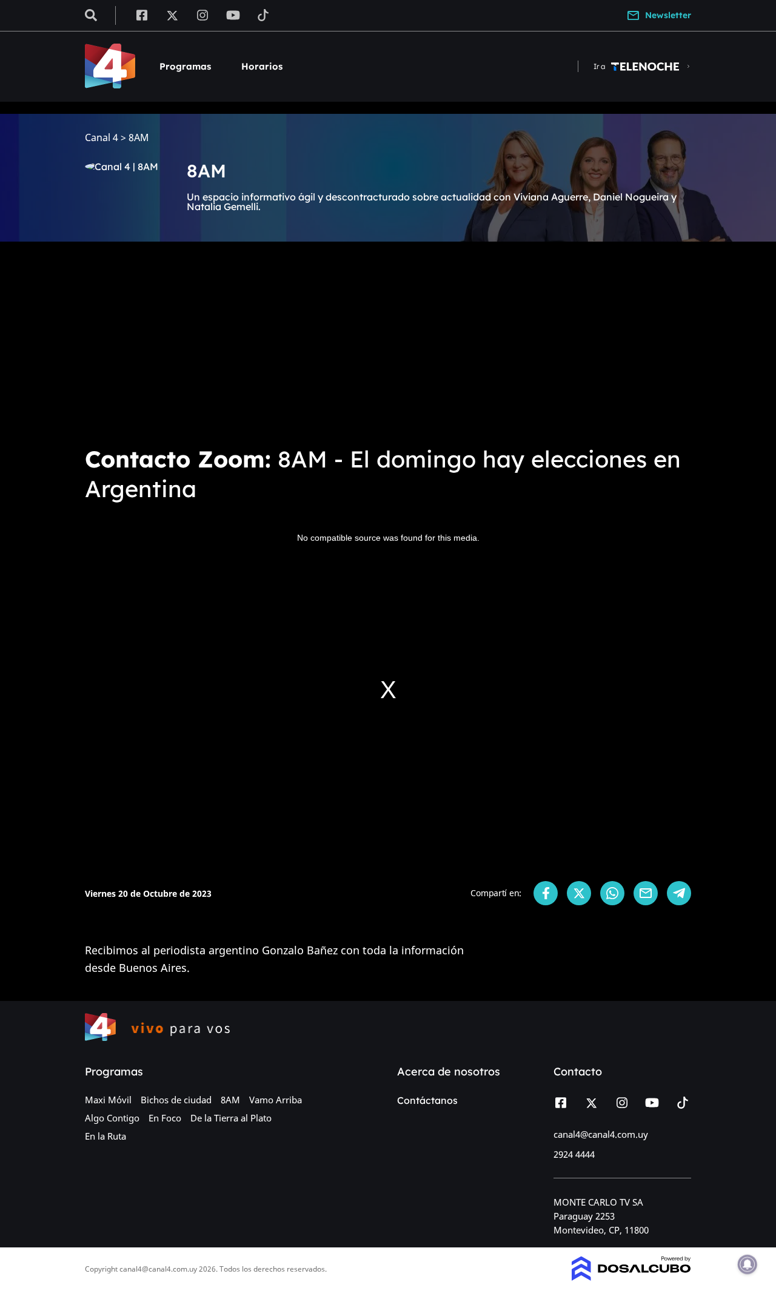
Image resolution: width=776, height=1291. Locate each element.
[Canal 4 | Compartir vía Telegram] (679, 893)
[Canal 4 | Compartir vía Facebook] (546, 893)
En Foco (165, 1118)
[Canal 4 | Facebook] (141, 14)
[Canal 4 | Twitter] (172, 14)
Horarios (262, 66)
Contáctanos (427, 1100)
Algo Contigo (112, 1118)
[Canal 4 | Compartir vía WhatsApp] (612, 893)
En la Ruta (105, 1136)
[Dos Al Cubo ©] (631, 1277)
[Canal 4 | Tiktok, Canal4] (263, 14)
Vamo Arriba (275, 1100)
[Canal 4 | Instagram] (202, 14)
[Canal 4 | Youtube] (233, 14)
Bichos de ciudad (176, 1100)
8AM (230, 1100)
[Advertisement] (388, 341)
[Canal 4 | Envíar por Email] (646, 893)
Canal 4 (101, 138)
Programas (185, 66)
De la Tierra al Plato (231, 1118)
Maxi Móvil (108, 1100)
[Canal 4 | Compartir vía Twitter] (579, 893)
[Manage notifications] (747, 1264)
